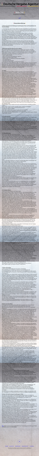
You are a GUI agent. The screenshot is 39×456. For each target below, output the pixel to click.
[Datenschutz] (25, 446)
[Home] (6, 446)
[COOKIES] (32, 446)
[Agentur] (11, 446)
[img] (19, 4)
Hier (3, 425)
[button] (19, 441)
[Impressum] (17, 446)
